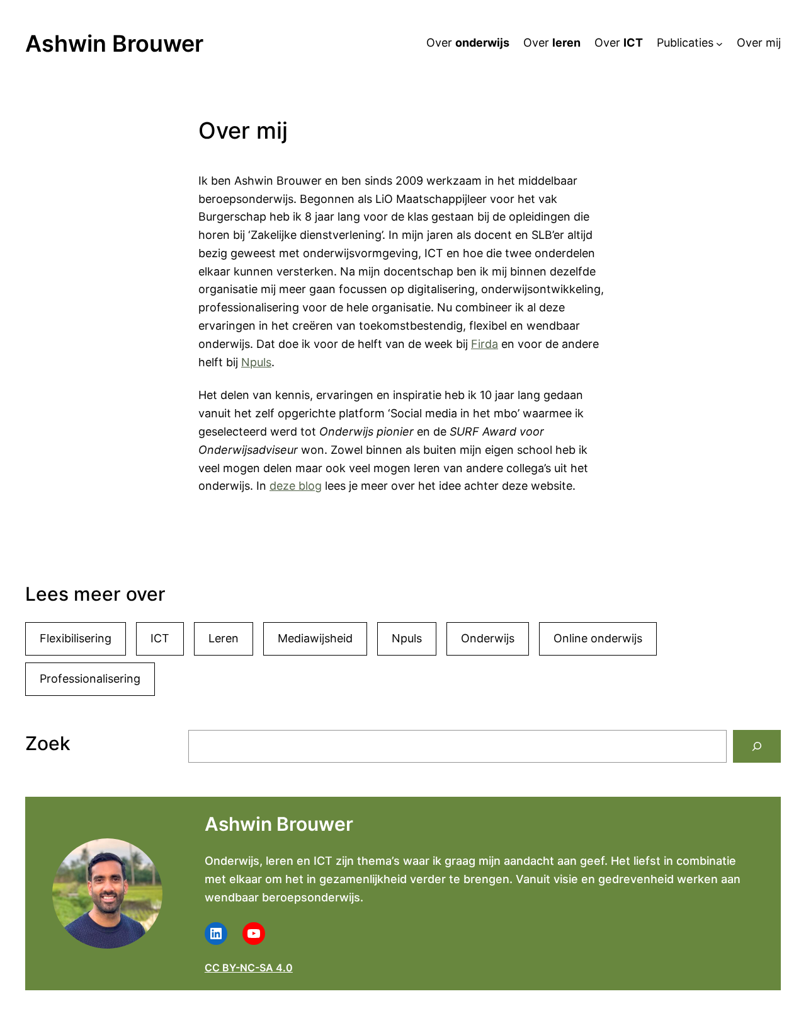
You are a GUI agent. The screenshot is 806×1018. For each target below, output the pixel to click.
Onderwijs (487, 638)
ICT (159, 638)
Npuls (256, 362)
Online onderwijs (597, 638)
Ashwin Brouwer (114, 43)
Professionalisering (90, 678)
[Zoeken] (757, 746)
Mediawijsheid (315, 638)
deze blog (296, 485)
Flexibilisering (75, 638)
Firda (484, 343)
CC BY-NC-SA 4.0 (249, 967)
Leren (223, 638)
